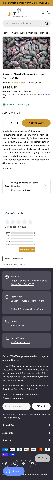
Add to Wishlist (11, 112)
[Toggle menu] (4, 13)
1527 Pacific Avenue (36, 385)
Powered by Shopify (37, 474)
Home (5, 32)
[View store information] (45, 186)
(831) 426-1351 (18, 325)
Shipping (6, 91)
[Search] (46, 23)
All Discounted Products (24, 32)
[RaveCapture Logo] (14, 213)
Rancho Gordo (18, 82)
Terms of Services (41, 414)
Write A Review (27, 249)
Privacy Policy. (13, 417)
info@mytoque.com (20, 342)
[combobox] (26, 23)
